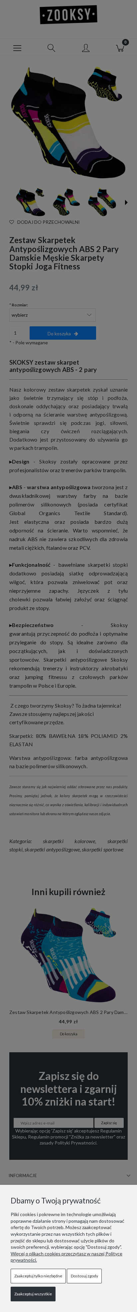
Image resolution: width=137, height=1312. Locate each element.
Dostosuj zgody (84, 1275)
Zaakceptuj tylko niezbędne (38, 1275)
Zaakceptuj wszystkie (33, 1293)
